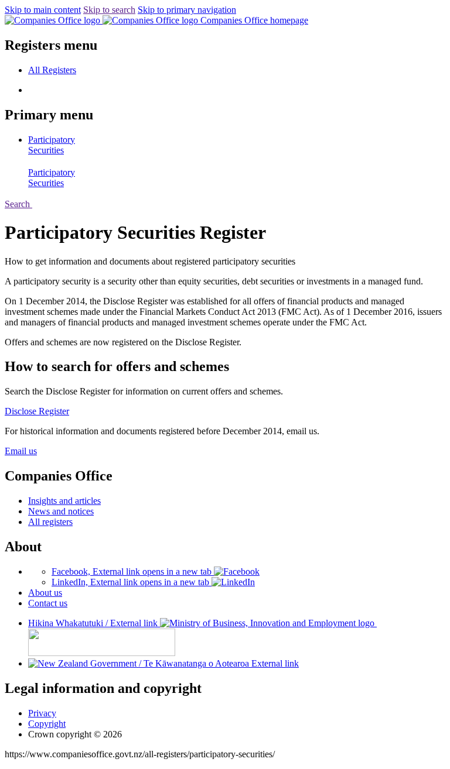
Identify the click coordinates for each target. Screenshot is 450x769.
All (52, 70)
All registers (50, 522)
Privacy (42, 713)
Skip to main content (43, 10)
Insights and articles (64, 501)
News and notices (61, 511)
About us (45, 593)
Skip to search (109, 10)
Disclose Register (37, 411)
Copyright (47, 724)
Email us (21, 451)
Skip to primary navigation (187, 10)
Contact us (47, 603)
